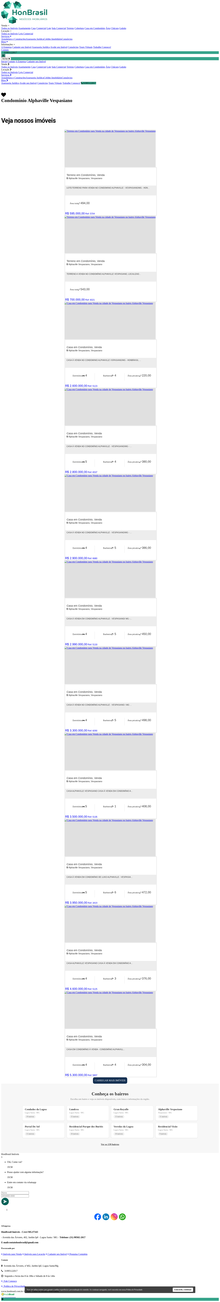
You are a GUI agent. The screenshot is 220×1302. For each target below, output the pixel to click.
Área (108, 28)
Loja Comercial (25, 33)
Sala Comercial (59, 28)
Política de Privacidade (134, 1290)
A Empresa (6, 47)
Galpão (122, 28)
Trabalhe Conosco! (102, 47)
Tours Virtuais (85, 47)
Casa (33, 28)
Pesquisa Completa (78, 1254)
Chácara (115, 28)
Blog (3, 41)
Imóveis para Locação (34, 1254)
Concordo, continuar (183, 1290)
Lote (49, 28)
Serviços (5, 36)
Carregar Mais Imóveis (110, 1080)
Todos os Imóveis (9, 28)
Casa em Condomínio (95, 28)
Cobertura (79, 28)
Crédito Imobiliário (53, 39)
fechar (5, 59)
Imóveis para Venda (12, 1254)
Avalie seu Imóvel (58, 47)
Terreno (70, 28)
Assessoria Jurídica (35, 39)
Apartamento (24, 28)
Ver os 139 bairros (110, 1144)
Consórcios (67, 39)
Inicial (4, 61)
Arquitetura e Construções (13, 39)
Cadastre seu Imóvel (21, 47)
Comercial (41, 28)
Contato (5, 50)
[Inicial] (24, 23)
